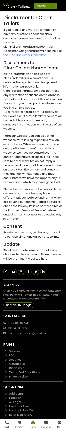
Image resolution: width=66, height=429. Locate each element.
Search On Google (19, 305)
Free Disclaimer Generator (27, 55)
